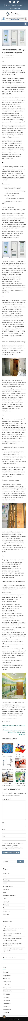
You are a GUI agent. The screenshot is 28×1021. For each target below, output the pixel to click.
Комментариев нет (9, 58)
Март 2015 (6, 1012)
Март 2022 (6, 997)
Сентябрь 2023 (7, 991)
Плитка (5, 898)
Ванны (5, 877)
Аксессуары (6, 873)
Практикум (6, 901)
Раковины (6, 905)
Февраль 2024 (7, 975)
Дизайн (5, 883)
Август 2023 (6, 994)
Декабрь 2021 (7, 1003)
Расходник (14, 13)
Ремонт (5, 908)
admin (12, 55)
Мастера (8, 5)
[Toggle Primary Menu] (25, 24)
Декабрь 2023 (7, 981)
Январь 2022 (6, 1000)
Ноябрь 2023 (6, 985)
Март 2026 (6, 972)
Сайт (3, 836)
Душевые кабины (8, 886)
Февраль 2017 (7, 1009)
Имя (3, 822)
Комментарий (6, 799)
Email (4, 829)
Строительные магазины (14, 8)
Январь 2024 (6, 978)
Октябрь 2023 (7, 988)
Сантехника (7, 721)
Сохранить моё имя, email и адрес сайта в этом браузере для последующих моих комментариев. (13, 846)
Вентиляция (6, 880)
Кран (4, 892)
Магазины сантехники (17, 5)
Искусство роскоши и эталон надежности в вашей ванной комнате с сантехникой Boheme (13, 928)
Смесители (6, 914)
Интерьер (6, 889)
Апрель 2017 (6, 1006)
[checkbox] (4, 1016)
